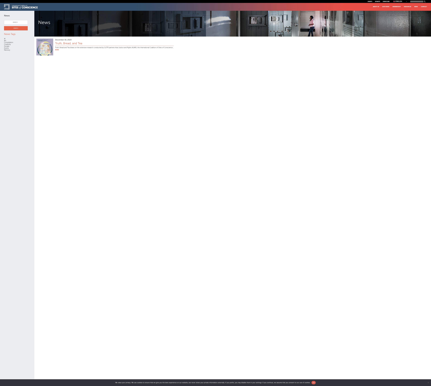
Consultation (8, 42)
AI (4, 39)
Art (5, 40)
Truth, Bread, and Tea (68, 43)
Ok (314, 382)
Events (370, 1)
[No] (428, 383)
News (416, 6)
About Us (376, 6)
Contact (424, 6)
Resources (407, 6)
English (398, 1)
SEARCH (15, 28)
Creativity (7, 44)
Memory (7, 50)
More (57, 49)
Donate (377, 1)
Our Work (385, 6)
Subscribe (386, 1)
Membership (397, 6)
